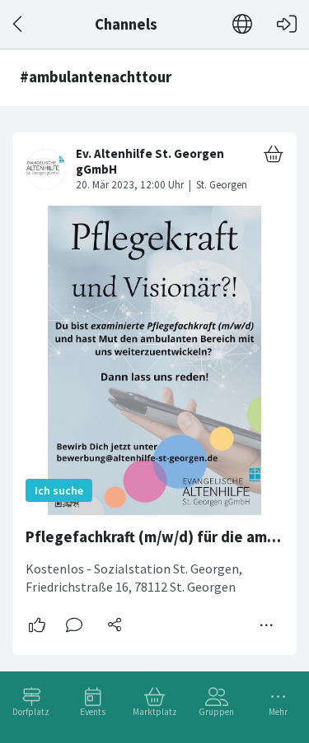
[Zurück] (18, 24)
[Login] (287, 24)
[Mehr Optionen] (266, 625)
